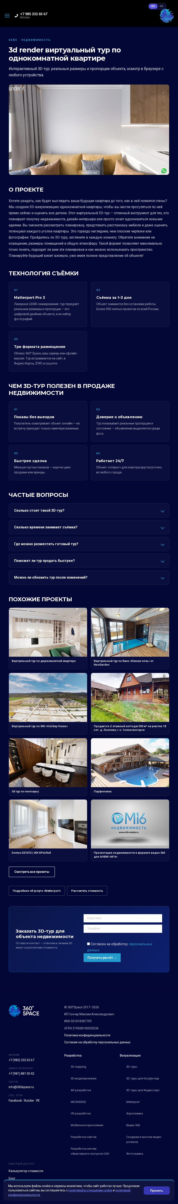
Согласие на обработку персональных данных (97, 1042)
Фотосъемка (134, 1153)
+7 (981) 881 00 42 (21, 1073)
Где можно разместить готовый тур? (46, 544)
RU (153, 6)
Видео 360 (133, 1125)
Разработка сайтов (84, 1137)
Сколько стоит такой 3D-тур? (39, 510)
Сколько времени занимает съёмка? (45, 527)
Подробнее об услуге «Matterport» (37, 890)
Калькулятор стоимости (26, 1171)
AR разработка (81, 1090)
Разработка (73, 1055)
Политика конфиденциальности (87, 1035)
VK (38, 1100)
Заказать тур (89, 172)
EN (161, 6)
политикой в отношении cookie (90, 1190)
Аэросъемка (134, 1113)
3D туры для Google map (142, 1078)
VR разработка (81, 1113)
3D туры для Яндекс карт (143, 1090)
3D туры (131, 1066)
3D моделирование (83, 1078)
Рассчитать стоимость (87, 890)
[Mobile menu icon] (7, 15)
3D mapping (78, 1066)
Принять (156, 1190)
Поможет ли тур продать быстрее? (44, 561)
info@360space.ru (21, 1087)
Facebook (15, 1100)
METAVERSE (78, 1102)
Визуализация (130, 1055)
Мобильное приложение (87, 1125)
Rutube (29, 1100)
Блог (12, 1178)
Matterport (133, 1102)
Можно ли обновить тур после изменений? (50, 577)
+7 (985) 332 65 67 (21, 1060)
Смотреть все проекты (31, 871)
